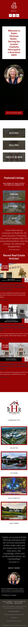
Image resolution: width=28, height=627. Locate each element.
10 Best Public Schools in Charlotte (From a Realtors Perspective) (12, 287)
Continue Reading (4, 300)
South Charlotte (14, 498)
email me (14, 595)
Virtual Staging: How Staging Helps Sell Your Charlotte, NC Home (14, 366)
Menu (15, 11)
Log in (24, 625)
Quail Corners (14, 523)
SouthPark (14, 473)
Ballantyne (14, 448)
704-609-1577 (7, 595)
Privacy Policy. (20, 608)
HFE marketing (19, 625)
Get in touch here (14, 112)
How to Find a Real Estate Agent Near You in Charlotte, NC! (13, 327)
